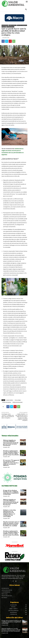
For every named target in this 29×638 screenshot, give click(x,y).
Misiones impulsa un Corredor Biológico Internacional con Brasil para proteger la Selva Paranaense (10, 443)
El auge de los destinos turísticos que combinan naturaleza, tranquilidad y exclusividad (11, 492)
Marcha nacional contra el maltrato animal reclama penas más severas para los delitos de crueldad (11, 524)
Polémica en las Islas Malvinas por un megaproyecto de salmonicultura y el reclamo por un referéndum (9, 513)
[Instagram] (16, 581)
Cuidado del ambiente (6, 402)
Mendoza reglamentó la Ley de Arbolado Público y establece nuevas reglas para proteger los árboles (11, 453)
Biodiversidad (5, 25)
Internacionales (10, 26)
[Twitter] (6, 41)
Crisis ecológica (18, 400)
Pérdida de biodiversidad (17, 402)
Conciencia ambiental (22, 25)
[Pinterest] (10, 41)
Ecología (4, 26)
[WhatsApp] (13, 41)
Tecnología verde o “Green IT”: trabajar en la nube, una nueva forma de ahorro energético (8, 416)
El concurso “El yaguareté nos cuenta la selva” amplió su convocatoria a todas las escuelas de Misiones (11, 463)
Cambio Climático (12, 25)
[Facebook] (3, 41)
